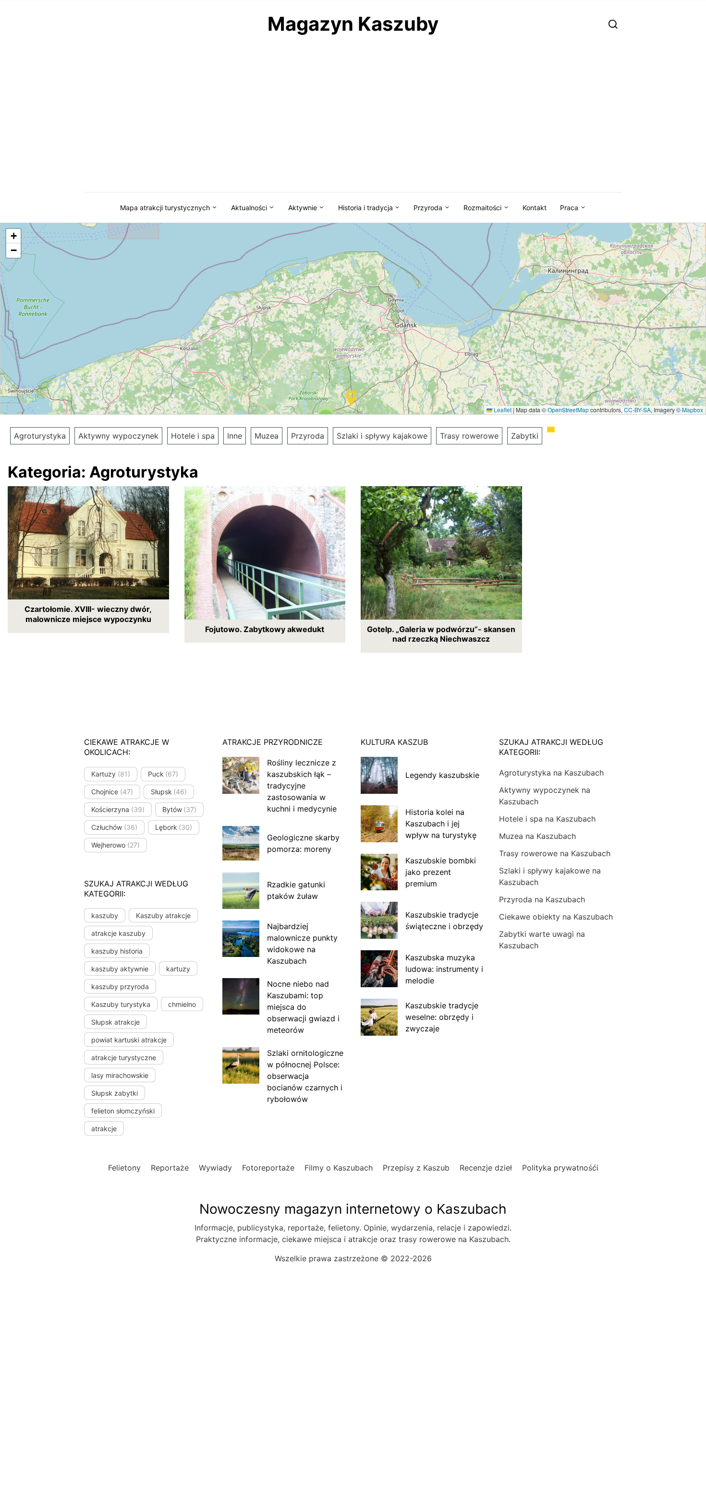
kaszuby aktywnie (119, 969)
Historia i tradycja (365, 207)
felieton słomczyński (123, 1111)
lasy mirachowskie (119, 1075)
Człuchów (114, 827)
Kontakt (535, 207)
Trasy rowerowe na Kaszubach (554, 853)
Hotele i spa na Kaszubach (547, 819)
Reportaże (170, 1167)
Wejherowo (115, 845)
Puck (163, 774)
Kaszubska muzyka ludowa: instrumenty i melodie (444, 969)
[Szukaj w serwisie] (613, 24)
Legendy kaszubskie (442, 775)
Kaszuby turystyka (120, 1004)
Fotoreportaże (268, 1167)
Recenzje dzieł (486, 1167)
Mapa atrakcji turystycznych (165, 207)
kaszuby (104, 915)
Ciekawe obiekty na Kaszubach (556, 916)
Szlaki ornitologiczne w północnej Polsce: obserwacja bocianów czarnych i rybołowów (305, 1076)
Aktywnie (302, 207)
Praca (569, 207)
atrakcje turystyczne (123, 1057)
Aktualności (249, 207)
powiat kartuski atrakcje (129, 1040)
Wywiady (215, 1167)
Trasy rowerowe (469, 436)
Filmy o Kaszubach (338, 1167)
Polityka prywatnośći (560, 1167)
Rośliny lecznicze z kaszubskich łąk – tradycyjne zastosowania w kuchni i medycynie (302, 785)
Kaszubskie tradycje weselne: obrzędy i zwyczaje (441, 1017)
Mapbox (692, 410)
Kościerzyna (118, 809)
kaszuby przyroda (120, 986)
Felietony (124, 1167)
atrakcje (104, 1128)
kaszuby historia (117, 951)
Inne (234, 436)
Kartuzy (110, 774)
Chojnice (112, 792)
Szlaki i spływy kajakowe (382, 436)
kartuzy (178, 969)
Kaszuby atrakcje (163, 915)
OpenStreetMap (568, 410)
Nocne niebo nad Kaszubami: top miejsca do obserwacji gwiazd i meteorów (303, 1007)
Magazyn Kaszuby (353, 24)
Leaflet (501, 410)
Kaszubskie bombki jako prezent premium (440, 872)
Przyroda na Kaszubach (542, 899)
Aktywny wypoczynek (118, 436)
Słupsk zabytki (114, 1093)
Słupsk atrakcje (115, 1022)
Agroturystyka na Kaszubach (551, 772)
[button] (351, 397)
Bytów (179, 809)
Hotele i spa (193, 436)
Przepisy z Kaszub (416, 1167)
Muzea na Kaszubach (537, 836)
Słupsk (169, 792)
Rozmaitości (482, 207)
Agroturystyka (40, 436)
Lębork (174, 827)
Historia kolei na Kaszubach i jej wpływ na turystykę (440, 823)
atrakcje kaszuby (118, 933)
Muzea (267, 436)
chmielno (182, 1004)
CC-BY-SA (637, 410)
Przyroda (428, 207)
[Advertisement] (353, 120)
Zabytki (524, 436)
